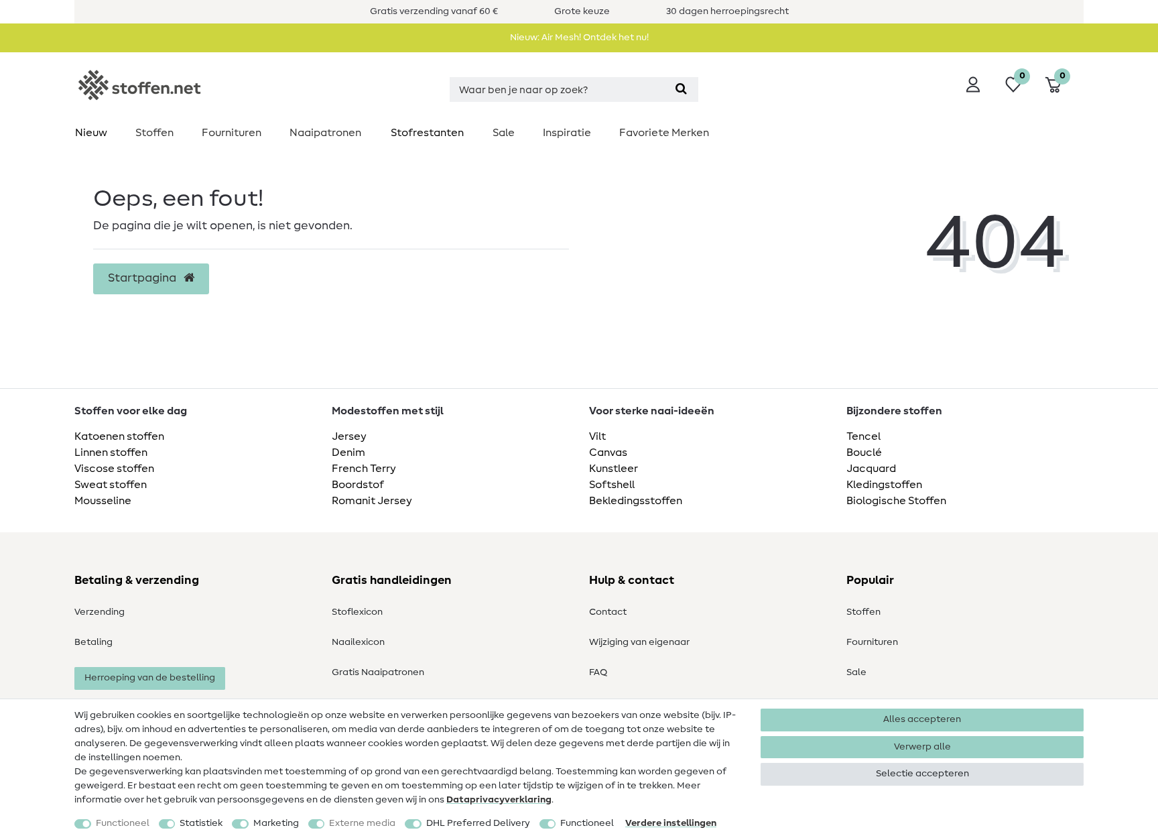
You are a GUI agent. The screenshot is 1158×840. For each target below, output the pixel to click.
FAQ (598, 672)
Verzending (99, 612)
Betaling (93, 642)
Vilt (597, 436)
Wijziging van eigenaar (639, 642)
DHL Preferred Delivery (478, 823)
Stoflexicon (357, 612)
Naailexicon (358, 642)
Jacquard (871, 468)
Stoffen (154, 132)
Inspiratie (567, 132)
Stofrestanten (427, 132)
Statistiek (201, 823)
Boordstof (358, 484)
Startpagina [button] (143, 278)
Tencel (863, 436)
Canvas (608, 452)
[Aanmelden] (973, 84)
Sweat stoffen (110, 484)
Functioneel (122, 823)
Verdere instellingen (670, 823)
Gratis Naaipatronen (378, 672)
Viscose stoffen (114, 468)
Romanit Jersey (372, 500)
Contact (608, 612)
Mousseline (102, 500)
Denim (348, 452)
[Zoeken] (681, 89)
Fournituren (231, 132)
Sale (504, 132)
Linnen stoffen (110, 452)
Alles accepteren (922, 719)
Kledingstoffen (884, 484)
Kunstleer (613, 468)
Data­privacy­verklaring (499, 799)
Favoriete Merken (664, 132)
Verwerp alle (922, 747)
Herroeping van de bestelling (149, 677)
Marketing (276, 823)
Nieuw (91, 132)
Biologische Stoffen (896, 500)
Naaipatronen (325, 132)
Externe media (362, 823)
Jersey (349, 436)
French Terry (364, 468)
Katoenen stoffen (119, 436)
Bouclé (864, 452)
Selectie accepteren (922, 773)
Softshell (612, 484)
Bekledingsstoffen (635, 500)
